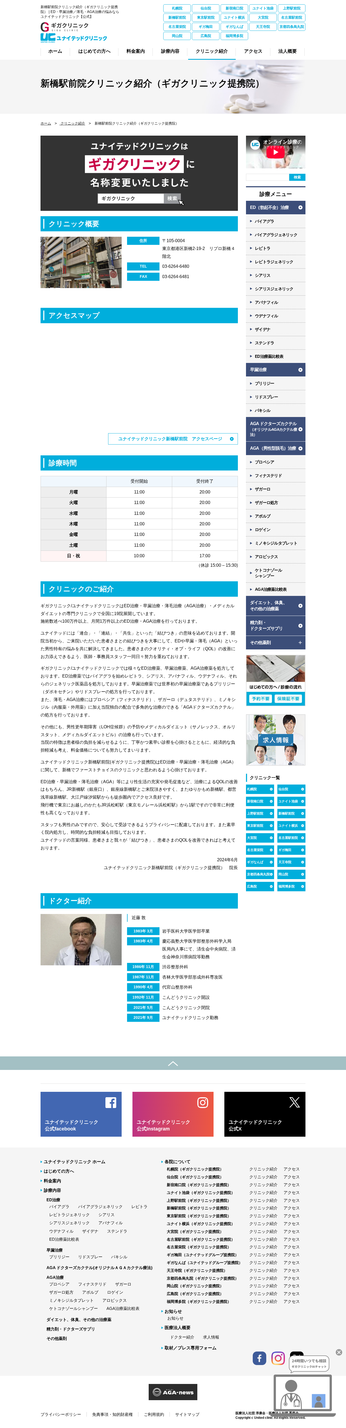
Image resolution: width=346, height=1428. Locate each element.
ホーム (46, 123)
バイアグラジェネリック (276, 234)
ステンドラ (264, 343)
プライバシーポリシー (61, 1414)
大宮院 (263, 17)
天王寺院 (263, 27)
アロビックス (266, 556)
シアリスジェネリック (274, 288)
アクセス (292, 1169)
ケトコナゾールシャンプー (73, 1308)
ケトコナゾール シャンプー (268, 573)
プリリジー (264, 383)
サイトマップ (187, 1414)
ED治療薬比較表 (269, 356)
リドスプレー (266, 397)
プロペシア (264, 462)
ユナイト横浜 (234, 17)
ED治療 (53, 1199)
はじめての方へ (59, 1171)
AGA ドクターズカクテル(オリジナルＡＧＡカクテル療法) (99, 1267)
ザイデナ (262, 329)
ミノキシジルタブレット (276, 543)
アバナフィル (266, 302)
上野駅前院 (292, 8)
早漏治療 (258, 369)
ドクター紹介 (182, 1337)
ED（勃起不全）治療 (269, 207)
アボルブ (262, 516)
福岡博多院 (234, 36)
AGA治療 (55, 1277)
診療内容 (52, 1190)
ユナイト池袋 (263, 8)
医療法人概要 (178, 1327)
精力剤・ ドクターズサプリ (266, 625)
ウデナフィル (266, 315)
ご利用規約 (154, 1414)
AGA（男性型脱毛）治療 (273, 448)
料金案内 (52, 1181)
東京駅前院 (206, 17)
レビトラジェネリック (274, 261)
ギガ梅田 (206, 27)
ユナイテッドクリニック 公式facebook (71, 1125)
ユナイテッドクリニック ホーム (74, 1161)
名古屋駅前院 (291, 17)
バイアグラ (264, 221)
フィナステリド (268, 475)
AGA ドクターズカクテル (273, 429)
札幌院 (177, 8)
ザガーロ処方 (266, 502)
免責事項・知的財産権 (112, 1414)
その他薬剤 (56, 1338)
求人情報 (211, 1337)
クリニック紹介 (72, 123)
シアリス (262, 275)
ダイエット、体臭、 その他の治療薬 (268, 605)
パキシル (262, 410)
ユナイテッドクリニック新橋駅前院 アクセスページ (170, 438)
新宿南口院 (234, 8)
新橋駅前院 (177, 17)
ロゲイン (262, 529)
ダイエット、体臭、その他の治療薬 (78, 1319)
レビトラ (262, 248)
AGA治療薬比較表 (271, 589)
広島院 (206, 36)
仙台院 (206, 8)
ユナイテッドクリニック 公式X (255, 1125)
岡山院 (177, 36)
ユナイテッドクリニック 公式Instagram (163, 1125)
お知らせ (175, 1318)
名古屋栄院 (177, 27)
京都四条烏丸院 (292, 27)
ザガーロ (262, 489)
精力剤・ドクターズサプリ (70, 1329)
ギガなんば (234, 27)
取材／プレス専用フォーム (191, 1348)
